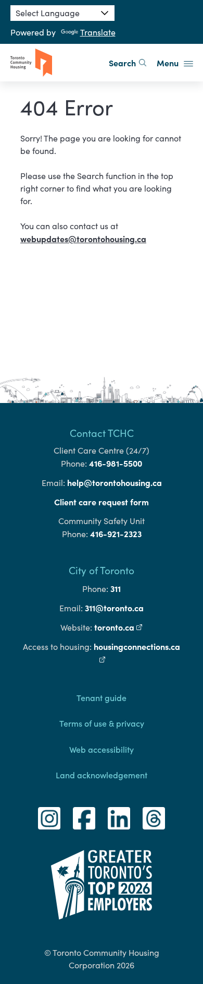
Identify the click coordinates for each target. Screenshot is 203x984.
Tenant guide (101, 697)
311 (115, 588)
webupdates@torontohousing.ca (83, 238)
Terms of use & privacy (101, 723)
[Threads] (154, 818)
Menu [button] (169, 62)
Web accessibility (101, 749)
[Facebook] (84, 818)
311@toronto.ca (114, 607)
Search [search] (122, 62)
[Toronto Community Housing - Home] (31, 63)
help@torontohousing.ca (114, 482)
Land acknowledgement (101, 774)
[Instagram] (49, 818)
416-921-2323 (116, 533)
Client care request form (101, 501)
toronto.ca (118, 627)
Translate (98, 32)
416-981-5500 (115, 463)
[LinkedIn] (119, 818)
